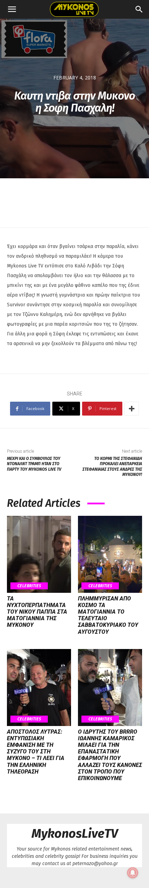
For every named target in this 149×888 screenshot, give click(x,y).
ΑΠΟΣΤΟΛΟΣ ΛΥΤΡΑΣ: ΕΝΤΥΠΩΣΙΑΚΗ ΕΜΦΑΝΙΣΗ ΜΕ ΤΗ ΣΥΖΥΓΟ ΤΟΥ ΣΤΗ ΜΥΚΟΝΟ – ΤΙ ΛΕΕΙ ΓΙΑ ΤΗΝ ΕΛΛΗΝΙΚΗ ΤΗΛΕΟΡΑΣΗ (35, 751)
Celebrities (29, 586)
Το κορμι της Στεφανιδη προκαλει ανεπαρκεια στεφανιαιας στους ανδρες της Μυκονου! (112, 466)
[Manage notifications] (132, 872)
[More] (131, 409)
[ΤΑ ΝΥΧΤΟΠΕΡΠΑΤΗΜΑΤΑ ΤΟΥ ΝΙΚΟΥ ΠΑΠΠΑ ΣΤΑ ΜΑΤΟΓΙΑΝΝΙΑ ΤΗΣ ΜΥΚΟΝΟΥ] (39, 554)
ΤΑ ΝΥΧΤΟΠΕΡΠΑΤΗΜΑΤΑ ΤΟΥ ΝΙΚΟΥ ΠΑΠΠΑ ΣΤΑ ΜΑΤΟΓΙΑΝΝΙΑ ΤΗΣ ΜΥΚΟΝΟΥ (37, 612)
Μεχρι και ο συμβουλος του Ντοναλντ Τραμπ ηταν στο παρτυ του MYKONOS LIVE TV (34, 464)
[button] (12, 9)
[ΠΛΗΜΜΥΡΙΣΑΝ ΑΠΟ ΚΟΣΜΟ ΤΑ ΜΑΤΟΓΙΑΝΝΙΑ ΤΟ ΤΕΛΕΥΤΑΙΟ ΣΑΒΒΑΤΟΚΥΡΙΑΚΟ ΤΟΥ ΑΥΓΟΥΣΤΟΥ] (110, 554)
